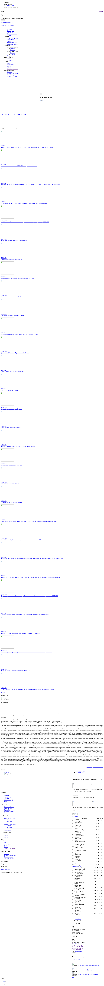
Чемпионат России (12, 38)
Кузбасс (9, 58)
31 (76, 949)
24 (76, 948)
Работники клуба (12, 34)
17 (76, 946)
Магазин (9, 72)
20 (81, 946)
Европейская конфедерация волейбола (88, 969)
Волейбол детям (11, 75)
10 (74, 945)
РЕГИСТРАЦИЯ (10, 25)
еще (73, 977)
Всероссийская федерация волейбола (88, 974)
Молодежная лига (12, 42)
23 (74, 948)
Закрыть (101, 11)
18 (77, 946)
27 (81, 948)
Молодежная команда (10, 824)
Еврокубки (10, 41)
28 (82, 948)
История (9, 29)
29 (73, 949)
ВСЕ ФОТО (78, 951)
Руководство (10, 31)
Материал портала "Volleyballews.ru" (95, 767)
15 (73, 946)
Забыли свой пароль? (7, 22)
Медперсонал (11, 55)
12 (78, 945)
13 (79, 945)
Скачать (9, 67)
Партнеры (10, 32)
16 (74, 946)
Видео (9, 66)
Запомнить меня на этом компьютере (13, 18)
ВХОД (2, 25)
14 (81, 945)
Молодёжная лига (77, 866)
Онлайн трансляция (12, 69)
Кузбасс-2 (10, 60)
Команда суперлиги (9, 818)
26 (79, 948)
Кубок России (11, 39)
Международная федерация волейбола (88, 965)
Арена (9, 35)
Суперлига (75, 816)
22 (73, 948)
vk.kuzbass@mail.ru (9, 5)
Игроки (12, 48)
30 (74, 949)
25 (77, 948)
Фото (8, 63)
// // (3, 981)
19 (79, 946)
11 (76, 945)
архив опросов (76, 959)
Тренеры (12, 50)
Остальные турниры (12, 44)
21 (82, 946)
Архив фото (10, 64)
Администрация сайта (13, 73)
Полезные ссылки (12, 76)
